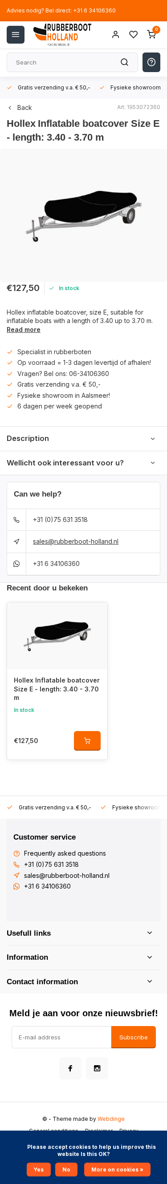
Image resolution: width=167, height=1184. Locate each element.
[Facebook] (70, 1068)
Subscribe (133, 1037)
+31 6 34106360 (56, 563)
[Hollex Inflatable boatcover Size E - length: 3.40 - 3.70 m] (57, 635)
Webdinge (111, 1118)
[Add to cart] (87, 741)
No (66, 1169)
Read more (24, 329)
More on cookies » (117, 1169)
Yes (39, 1169)
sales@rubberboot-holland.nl (75, 541)
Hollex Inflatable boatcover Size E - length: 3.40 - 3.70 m (57, 688)
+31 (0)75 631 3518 (60, 519)
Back (24, 107)
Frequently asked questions (65, 853)
